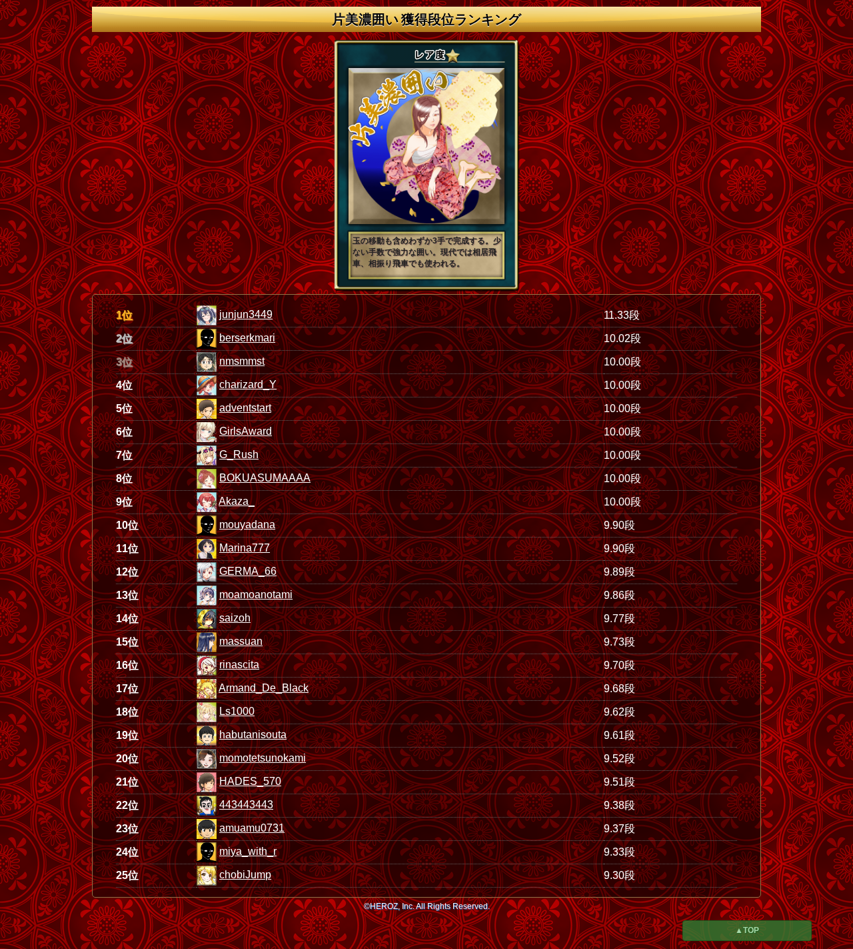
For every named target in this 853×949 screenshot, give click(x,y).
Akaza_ (237, 501)
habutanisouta (253, 734)
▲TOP (747, 930)
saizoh (235, 618)
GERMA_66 (248, 571)
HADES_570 (250, 781)
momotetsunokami (262, 758)
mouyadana (247, 524)
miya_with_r (248, 851)
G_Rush (239, 454)
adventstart (245, 407)
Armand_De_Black (264, 688)
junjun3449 (246, 314)
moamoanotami (256, 594)
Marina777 (244, 548)
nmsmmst (242, 361)
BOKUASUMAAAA (265, 478)
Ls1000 (237, 711)
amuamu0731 (252, 828)
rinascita (239, 664)
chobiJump (245, 874)
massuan (241, 641)
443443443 (246, 804)
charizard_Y (248, 384)
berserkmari (247, 337)
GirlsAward (245, 431)
